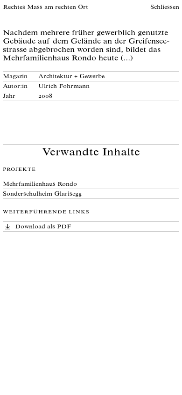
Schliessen (164, 7)
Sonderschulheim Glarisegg (42, 194)
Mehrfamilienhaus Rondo (40, 184)
